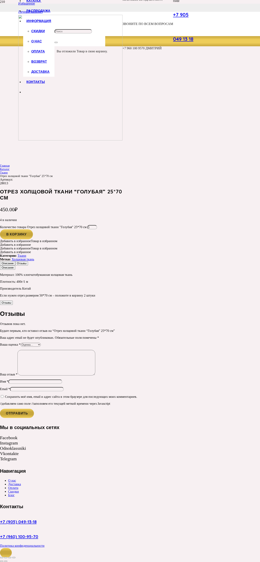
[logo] (70, 139)
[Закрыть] (56, 42)
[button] (6, 552)
